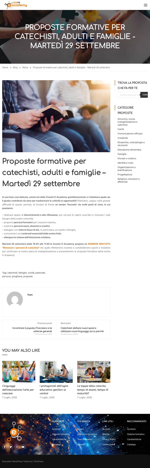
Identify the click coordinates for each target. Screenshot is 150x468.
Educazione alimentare (129, 149)
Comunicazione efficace (130, 133)
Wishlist (105, 434)
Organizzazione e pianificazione (127, 169)
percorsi (6, 276)
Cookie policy (108, 444)
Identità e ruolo (125, 162)
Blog (15, 67)
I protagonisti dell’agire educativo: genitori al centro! (54, 390)
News (25, 67)
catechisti (12, 272)
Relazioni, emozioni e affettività (129, 180)
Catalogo (56, 444)
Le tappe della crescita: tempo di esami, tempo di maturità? (92, 390)
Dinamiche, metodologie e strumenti (131, 144)
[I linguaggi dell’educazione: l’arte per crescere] (18, 371)
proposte (28, 276)
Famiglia (122, 154)
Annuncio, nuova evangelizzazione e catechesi (128, 122)
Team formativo (84, 439)
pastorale (40, 272)
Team (30, 294)
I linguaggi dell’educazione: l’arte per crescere (18, 390)
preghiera (17, 276)
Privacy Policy (109, 439)
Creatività (123, 138)
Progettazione (125, 174)
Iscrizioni (56, 429)
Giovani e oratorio (127, 158)
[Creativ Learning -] (15, 5)
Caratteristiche (59, 439)
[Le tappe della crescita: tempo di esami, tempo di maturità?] (93, 371)
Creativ (80, 429)
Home (5, 67)
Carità (121, 129)
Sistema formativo (60, 434)
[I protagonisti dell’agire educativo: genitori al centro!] (56, 371)
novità (31, 272)
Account (106, 429)
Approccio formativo (87, 434)
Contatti (81, 444)
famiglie (23, 272)
